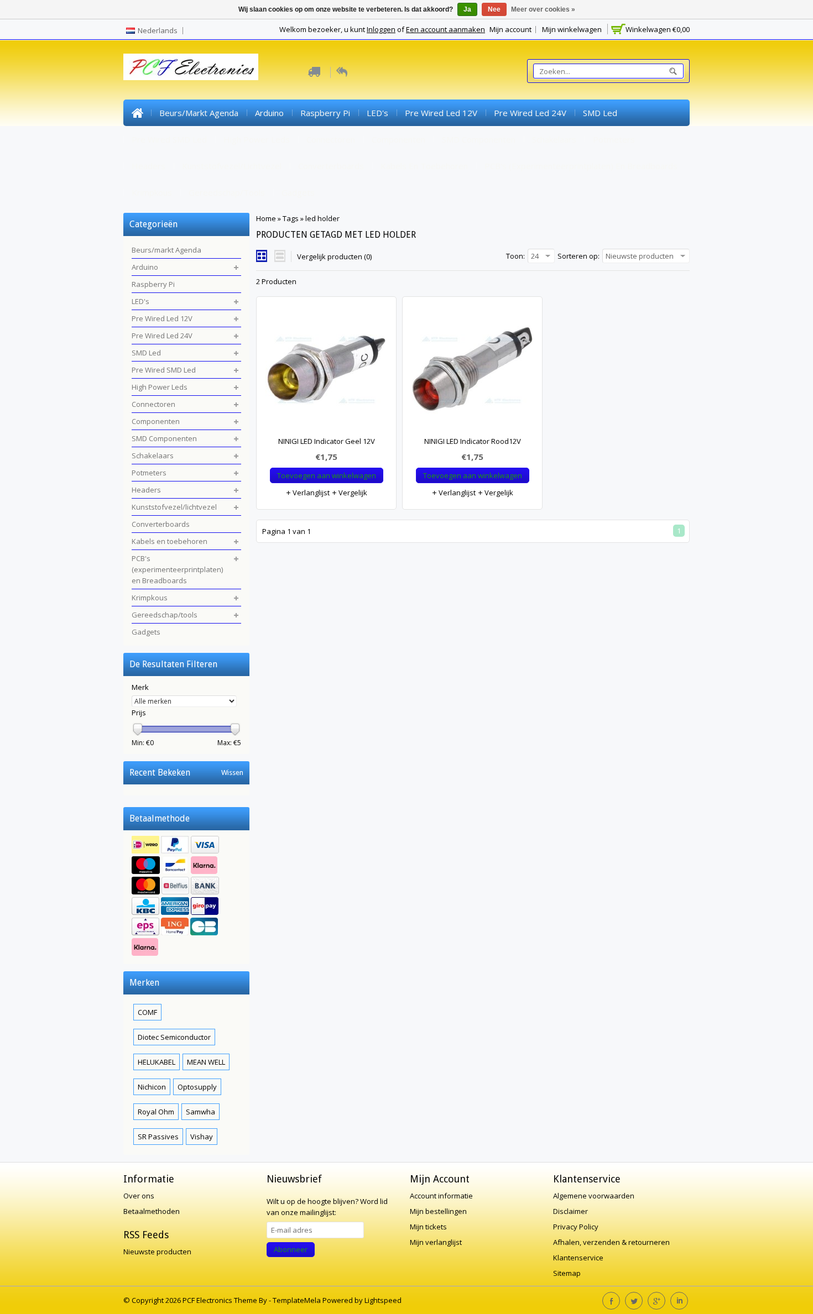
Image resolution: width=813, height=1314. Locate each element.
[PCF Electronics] (190, 67)
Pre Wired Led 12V (441, 112)
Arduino (269, 112)
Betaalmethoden (151, 1211)
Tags (291, 218)
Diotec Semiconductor (174, 1037)
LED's (377, 112)
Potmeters (614, 139)
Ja (467, 9)
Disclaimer (570, 1211)
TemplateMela (297, 1300)
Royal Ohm (156, 1112)
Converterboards (331, 165)
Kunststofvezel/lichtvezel (232, 165)
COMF (147, 1012)
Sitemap (567, 1273)
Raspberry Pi (325, 112)
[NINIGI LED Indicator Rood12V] (472, 371)
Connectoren (330, 139)
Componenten (398, 139)
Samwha (200, 1112)
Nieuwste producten (157, 1252)
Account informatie (441, 1196)
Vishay (201, 1137)
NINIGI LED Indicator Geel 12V (326, 441)
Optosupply (197, 1087)
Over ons (138, 1196)
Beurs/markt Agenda (198, 112)
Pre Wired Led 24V (530, 112)
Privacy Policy (575, 1227)
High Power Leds (256, 139)
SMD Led (600, 112)
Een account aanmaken (445, 29)
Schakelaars (554, 139)
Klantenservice (578, 1258)
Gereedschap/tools (227, 192)
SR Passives (158, 1137)
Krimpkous (152, 192)
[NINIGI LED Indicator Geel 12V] (326, 371)
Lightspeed (383, 1300)
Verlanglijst (310, 493)
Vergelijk (352, 493)
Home (137, 113)
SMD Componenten (478, 139)
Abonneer (291, 1249)
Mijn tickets (428, 1227)
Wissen (232, 772)
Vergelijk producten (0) (334, 256)
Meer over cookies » (543, 9)
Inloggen (381, 29)
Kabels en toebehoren (424, 165)
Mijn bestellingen (438, 1211)
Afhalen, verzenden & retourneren (611, 1242)
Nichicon (152, 1087)
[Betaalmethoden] (186, 897)
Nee (494, 9)
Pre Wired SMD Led (169, 139)
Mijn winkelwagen (572, 29)
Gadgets (298, 192)
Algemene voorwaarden (593, 1196)
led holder (322, 218)
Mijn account (510, 29)
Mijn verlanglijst (436, 1242)
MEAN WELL (206, 1062)
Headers (148, 165)
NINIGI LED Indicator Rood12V (472, 441)
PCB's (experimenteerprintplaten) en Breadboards (581, 165)
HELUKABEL (156, 1062)
